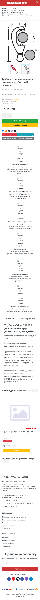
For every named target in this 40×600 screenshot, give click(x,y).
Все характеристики (9, 135)
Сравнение (6, 546)
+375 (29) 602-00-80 (26, 503)
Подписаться (20, 569)
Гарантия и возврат (9, 526)
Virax (15, 101)
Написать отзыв (18, 90)
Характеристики (27, 318)
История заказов (8, 540)
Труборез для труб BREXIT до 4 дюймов (18, 432)
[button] (15, 69)
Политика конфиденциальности (14, 517)
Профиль (5, 538)
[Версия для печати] (15, 131)
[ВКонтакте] (3, 131)
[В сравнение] (9, 115)
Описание (9, 318)
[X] (9, 131)
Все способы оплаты (9, 138)
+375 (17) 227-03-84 (12, 503)
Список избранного (9, 543)
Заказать (17, 450)
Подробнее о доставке (25, 138)
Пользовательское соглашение (14, 520)
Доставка (5, 523)
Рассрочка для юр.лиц (25, 135)
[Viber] (12, 131)
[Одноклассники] (6, 131)
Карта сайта (6, 529)
